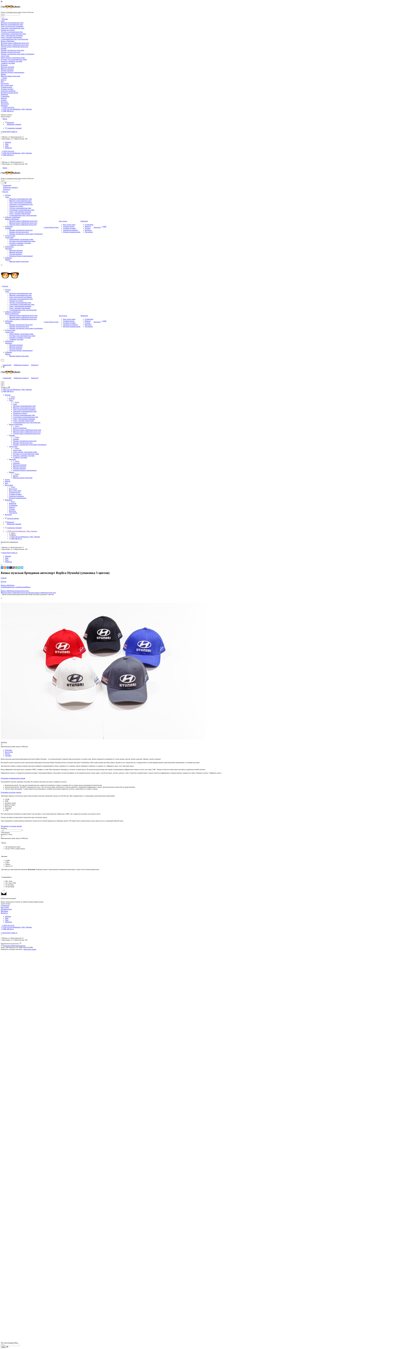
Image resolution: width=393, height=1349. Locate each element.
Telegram (8, 142)
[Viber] (13, 567)
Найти (3, 1347)
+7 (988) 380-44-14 (7, 111)
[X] (10, 567)
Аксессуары (17, 450)
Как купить (13, 489)
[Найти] (2, 16)
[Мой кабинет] (2, 363)
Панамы (16, 439)
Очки (15, 404)
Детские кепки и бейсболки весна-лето (42, 592)
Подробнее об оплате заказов (11, 792)
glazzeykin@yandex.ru (9, 131)
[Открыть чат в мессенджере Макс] (196, 1341)
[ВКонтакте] (2, 567)
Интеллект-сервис (30, 949)
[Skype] (19, 567)
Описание (8, 750)
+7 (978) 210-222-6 (7, 107)
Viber (6, 144)
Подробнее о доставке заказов (11, 826)
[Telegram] (22, 567)
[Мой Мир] (8, 567)
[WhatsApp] (16, 567)
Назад (13, 397)
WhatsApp (8, 148)
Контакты (4, 913)
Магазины (4, 911)
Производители (6, 909)
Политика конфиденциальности (14, 946)
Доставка (8, 755)
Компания (12, 503)
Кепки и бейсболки (20, 428)
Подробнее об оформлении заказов (13, 778)
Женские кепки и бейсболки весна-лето (15, 592)
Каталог (12, 398)
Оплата (7, 754)
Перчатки (16, 463)
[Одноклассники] (5, 567)
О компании (5, 905)
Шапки (15, 476)
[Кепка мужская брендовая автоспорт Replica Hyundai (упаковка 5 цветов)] (103, 738)
